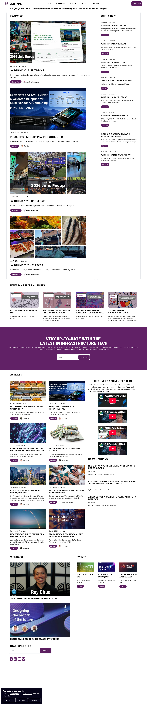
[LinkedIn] (15, 659)
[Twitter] (11, 659)
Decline (34, 700)
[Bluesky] (23, 659)
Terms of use (27, 694)
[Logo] (7, 4)
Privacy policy (14, 694)
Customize (21, 700)
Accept (8, 700)
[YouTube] (19, 659)
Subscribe (84, 357)
